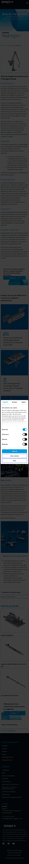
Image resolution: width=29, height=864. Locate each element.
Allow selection (14, 456)
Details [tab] (14, 402)
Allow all (14, 451)
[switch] (25, 434)
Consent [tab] (5, 402)
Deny (14, 460)
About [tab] (24, 402)
